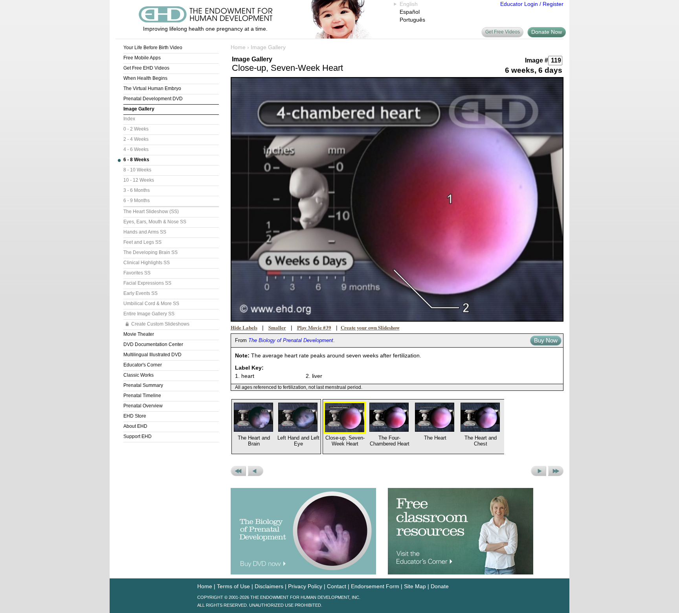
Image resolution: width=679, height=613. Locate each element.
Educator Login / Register (531, 4)
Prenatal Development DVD (153, 98)
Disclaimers (269, 586)
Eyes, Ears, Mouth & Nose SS (154, 222)
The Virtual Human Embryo (152, 88)
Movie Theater (138, 334)
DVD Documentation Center (153, 344)
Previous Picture (255, 471)
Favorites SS (136, 273)
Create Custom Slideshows (160, 324)
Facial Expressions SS (147, 283)
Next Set (555, 471)
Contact (336, 586)
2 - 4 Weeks (136, 139)
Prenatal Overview (143, 406)
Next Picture (538, 471)
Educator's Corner (142, 365)
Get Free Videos (502, 32)
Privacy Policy (305, 586)
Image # (536, 60)
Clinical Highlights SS (146, 262)
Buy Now (546, 340)
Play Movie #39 (314, 327)
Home (238, 47)
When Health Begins (145, 78)
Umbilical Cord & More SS (151, 303)
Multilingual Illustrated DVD (152, 354)
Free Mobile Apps (142, 58)
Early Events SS (140, 293)
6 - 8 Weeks (136, 159)
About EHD (135, 426)
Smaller (277, 327)
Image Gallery (138, 109)
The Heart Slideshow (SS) (151, 211)
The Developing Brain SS (150, 252)
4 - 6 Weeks (136, 149)
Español (410, 12)
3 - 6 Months (136, 190)
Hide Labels (244, 327)
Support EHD (137, 436)
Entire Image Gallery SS (148, 314)
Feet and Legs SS (142, 242)
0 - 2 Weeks (136, 129)
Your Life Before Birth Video (152, 47)
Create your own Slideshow (370, 327)
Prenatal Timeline (142, 395)
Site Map (415, 586)
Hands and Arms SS (144, 232)
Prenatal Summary (143, 385)
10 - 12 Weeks (138, 180)
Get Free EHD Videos (146, 68)
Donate (440, 586)
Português (412, 20)
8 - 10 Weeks (137, 170)
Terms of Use (233, 586)
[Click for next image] (397, 199)
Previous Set (238, 471)
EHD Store (134, 416)
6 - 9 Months (136, 200)
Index (129, 118)
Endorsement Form (375, 586)
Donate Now (546, 32)
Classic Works (138, 375)
